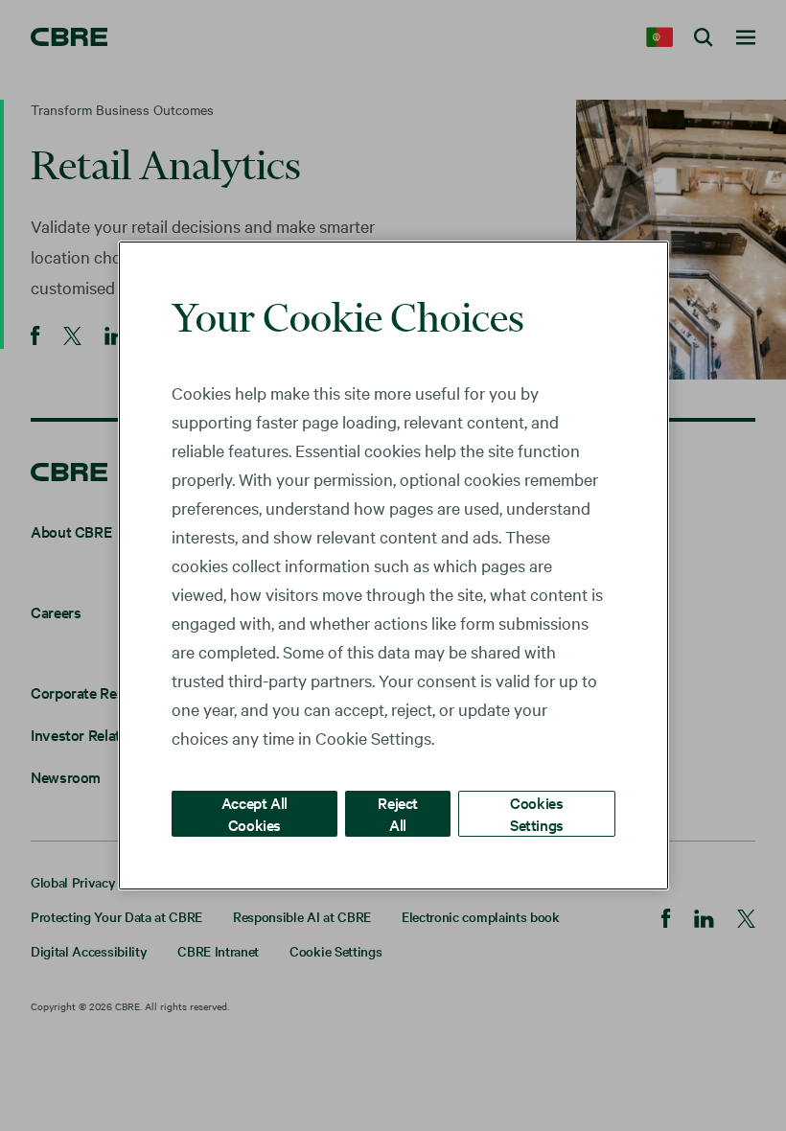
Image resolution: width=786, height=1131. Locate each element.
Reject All (398, 813)
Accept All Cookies (254, 813)
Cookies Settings (537, 813)
